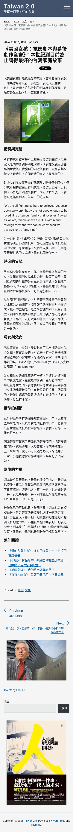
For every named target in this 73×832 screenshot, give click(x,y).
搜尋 (6, 701)
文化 (28, 590)
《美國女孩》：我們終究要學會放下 (31, 570)
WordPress (58, 820)
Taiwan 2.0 (30, 820)
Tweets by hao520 (14, 690)
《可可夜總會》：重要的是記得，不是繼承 (36, 575)
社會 (21, 590)
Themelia (36, 824)
